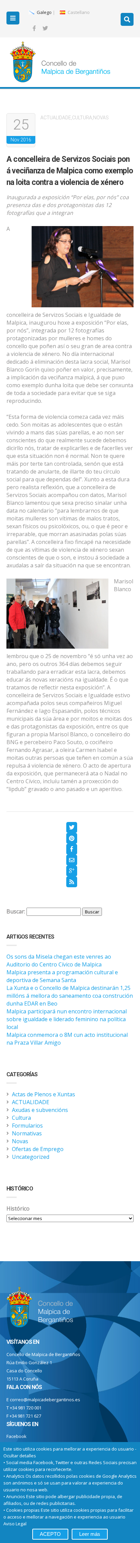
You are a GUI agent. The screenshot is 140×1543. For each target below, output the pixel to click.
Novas (101, 117)
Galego (44, 12)
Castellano (78, 12)
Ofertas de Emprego (38, 1149)
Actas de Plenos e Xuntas (43, 1094)
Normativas (27, 1133)
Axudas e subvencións (40, 1110)
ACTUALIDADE (55, 117)
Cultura (82, 117)
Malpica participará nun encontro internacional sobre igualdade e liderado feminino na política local (66, 1019)
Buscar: (15, 911)
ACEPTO (50, 1534)
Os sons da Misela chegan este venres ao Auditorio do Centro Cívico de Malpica (58, 960)
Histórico (18, 1208)
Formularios (27, 1125)
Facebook (16, 1436)
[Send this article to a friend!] (71, 860)
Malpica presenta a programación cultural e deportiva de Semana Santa (62, 976)
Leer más (89, 1534)
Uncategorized (30, 1157)
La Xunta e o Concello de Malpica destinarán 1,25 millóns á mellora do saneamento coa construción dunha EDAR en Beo (69, 995)
